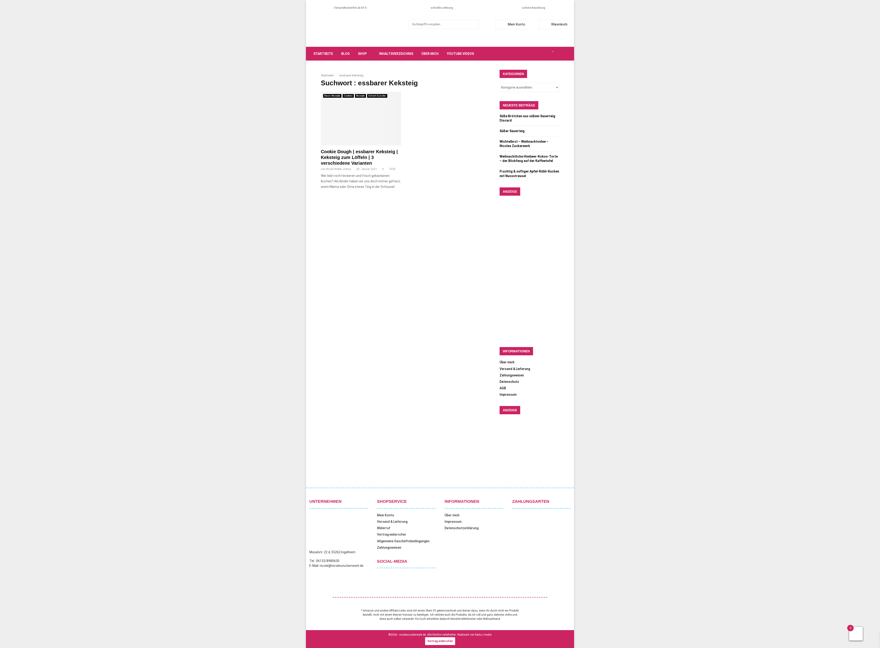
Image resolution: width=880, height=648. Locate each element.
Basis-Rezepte (332, 96)
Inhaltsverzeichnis (396, 54)
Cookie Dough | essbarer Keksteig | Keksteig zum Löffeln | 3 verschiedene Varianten (359, 157)
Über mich (430, 54)
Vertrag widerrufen (391, 534)
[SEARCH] (474, 24)
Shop (362, 54)
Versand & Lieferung (515, 369)
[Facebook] (527, 53)
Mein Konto (516, 24)
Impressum (508, 394)
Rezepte (360, 96)
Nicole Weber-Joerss (338, 169)
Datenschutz (509, 382)
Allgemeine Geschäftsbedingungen (403, 541)
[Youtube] (547, 53)
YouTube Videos (460, 54)
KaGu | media (483, 634)
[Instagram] (537, 53)
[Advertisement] (444, 283)
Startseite (323, 54)
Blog (345, 54)
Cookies (348, 96)
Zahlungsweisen (512, 375)
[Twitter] (532, 53)
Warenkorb (559, 24)
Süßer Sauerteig (512, 131)
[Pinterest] (542, 53)
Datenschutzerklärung (461, 528)
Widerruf (383, 528)
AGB (503, 388)
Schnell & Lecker (377, 96)
